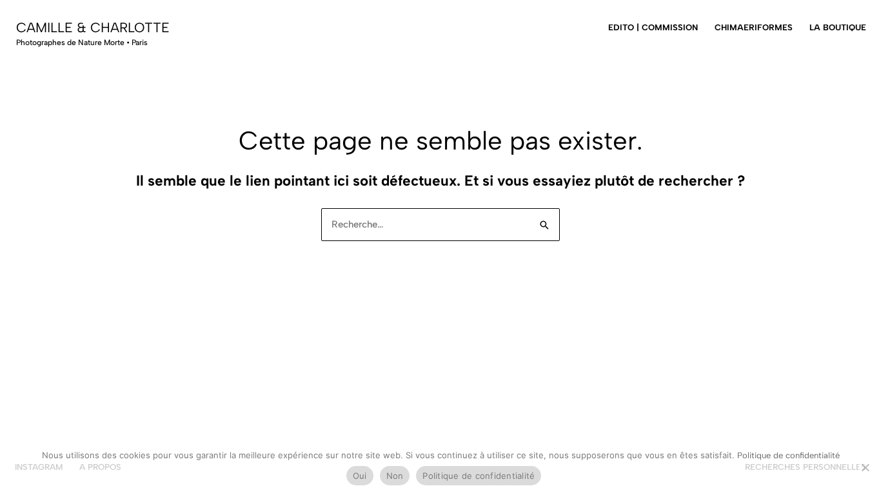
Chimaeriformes (754, 27)
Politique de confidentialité (788, 455)
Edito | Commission (653, 27)
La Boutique (837, 27)
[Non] (864, 467)
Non (395, 476)
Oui (360, 476)
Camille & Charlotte (93, 27)
